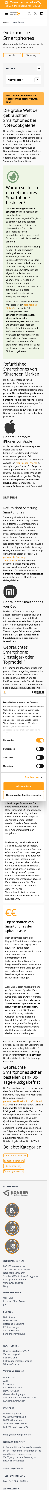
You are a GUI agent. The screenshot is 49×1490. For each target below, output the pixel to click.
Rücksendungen (11, 1327)
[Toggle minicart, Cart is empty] (41, 13)
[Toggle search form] (29, 13)
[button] (23, 68)
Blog (5, 1286)
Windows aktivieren (13, 1282)
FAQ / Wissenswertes (14, 1266)
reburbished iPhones (26, 462)
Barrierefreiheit (11, 1390)
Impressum (9, 1384)
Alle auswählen (23, 786)
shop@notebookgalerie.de (17, 1434)
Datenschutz (9, 1377)
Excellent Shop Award (14, 1301)
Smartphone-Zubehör (15, 1155)
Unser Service (10, 1320)
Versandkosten (11, 1330)
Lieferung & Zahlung (13, 1323)
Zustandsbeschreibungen (16, 1269)
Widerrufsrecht (11, 1364)
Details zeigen (32, 777)
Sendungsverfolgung (14, 1333)
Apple (12, 55)
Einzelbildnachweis (13, 1387)
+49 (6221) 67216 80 (17, 1423)
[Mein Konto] (35, 13)
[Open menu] (6, 13)
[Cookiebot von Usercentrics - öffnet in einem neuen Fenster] (33, 692)
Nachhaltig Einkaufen (14, 1272)
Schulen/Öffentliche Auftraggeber (20, 1276)
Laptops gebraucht (14, 1160)
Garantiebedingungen (14, 1394)
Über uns (8, 1297)
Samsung (31, 55)
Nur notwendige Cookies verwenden (23, 795)
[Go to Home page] (15, 13)
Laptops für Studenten (15, 1279)
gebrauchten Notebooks (16, 1101)
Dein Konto (9, 1317)
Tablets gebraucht (13, 1171)
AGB (5, 1380)
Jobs (5, 1304)
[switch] (40, 749)
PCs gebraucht (12, 1165)
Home (6, 22)
